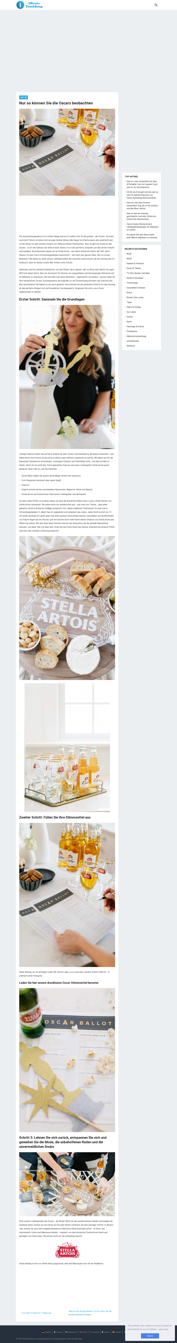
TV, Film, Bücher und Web (138, 273)
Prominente (132, 331)
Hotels (130, 317)
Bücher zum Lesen (135, 297)
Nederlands (72, 1332)
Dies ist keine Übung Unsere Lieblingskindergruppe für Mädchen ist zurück (142, 227)
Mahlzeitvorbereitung (136, 336)
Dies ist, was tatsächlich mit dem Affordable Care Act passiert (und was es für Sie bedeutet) (142, 184)
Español (118, 1332)
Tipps (129, 302)
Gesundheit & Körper (136, 287)
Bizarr (129, 254)
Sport (129, 321)
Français (59, 1332)
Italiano (107, 1332)
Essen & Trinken (134, 268)
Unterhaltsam (133, 341)
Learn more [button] (163, 1329)
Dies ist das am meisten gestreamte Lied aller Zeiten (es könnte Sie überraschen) (141, 216)
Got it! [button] (150, 1336)
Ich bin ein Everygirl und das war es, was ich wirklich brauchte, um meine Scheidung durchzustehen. (142, 195)
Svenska (95, 1332)
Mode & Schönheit (135, 278)
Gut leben (131, 312)
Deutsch (48, 1332)
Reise (129, 258)
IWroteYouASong (28, 1339)
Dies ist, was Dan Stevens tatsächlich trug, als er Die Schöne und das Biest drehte (142, 205)
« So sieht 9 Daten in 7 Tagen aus (36, 1313)
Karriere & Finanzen (135, 263)
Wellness (131, 346)
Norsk (84, 1332)
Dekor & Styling (134, 307)
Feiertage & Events (135, 326)
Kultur (23, 97)
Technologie (132, 283)
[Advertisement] (88, 29)
